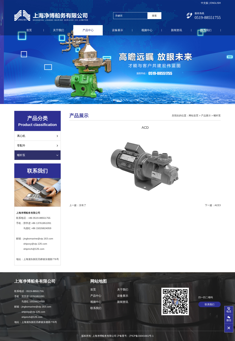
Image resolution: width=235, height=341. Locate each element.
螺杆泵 (21, 155)
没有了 (82, 205)
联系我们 (205, 30)
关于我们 (58, 30)
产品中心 (88, 30)
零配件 (21, 145)
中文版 (204, 3)
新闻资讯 (176, 30)
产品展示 (206, 115)
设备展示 (117, 30)
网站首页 (193, 115)
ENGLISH (215, 3)
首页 (29, 30)
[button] (114, 101)
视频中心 (146, 30)
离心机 (21, 135)
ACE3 (218, 205)
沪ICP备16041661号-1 (141, 335)
